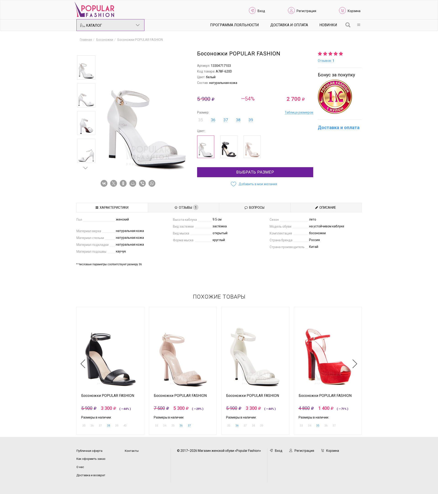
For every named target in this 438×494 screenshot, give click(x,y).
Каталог (93, 25)
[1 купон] (340, 97)
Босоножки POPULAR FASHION (107, 396)
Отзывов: (326, 60)
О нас (80, 467)
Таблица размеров (299, 112)
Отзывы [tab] (187, 207)
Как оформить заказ (90, 458)
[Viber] (143, 183)
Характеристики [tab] (113, 207)
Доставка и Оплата (289, 25)
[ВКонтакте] (105, 183)
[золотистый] (252, 146)
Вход (261, 11)
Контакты (132, 450)
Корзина (354, 11)
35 (317, 425)
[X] (114, 183)
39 (250, 119)
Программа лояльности (234, 25)
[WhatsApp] (153, 183)
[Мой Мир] (133, 183)
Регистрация (306, 11)
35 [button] (200, 119)
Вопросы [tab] (256, 207)
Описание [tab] (327, 207)
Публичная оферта (89, 450)
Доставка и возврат (90, 475)
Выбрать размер (255, 172)
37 (225, 119)
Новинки (328, 25)
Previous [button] (85, 48)
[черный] (228, 146)
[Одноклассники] (124, 183)
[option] (86, 67)
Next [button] (85, 168)
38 (238, 119)
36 (213, 119)
